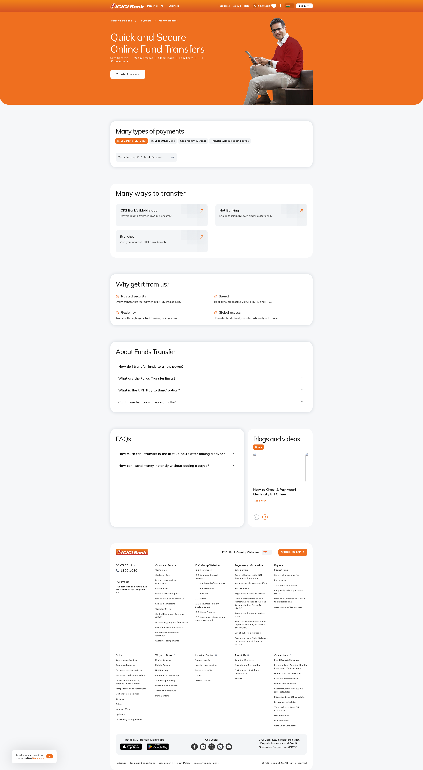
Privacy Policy (182, 762)
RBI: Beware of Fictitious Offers (251, 583)
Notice (198, 675)
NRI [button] (163, 5)
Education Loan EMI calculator (289, 697)
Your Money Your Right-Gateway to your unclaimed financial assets (251, 641)
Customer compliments (167, 640)
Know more (118, 61)
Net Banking (161, 670)
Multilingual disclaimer (127, 694)
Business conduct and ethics (130, 675)
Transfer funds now (128, 74)
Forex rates (280, 580)
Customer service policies (129, 670)
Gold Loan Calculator (285, 725)
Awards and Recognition (247, 665)
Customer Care (163, 575)
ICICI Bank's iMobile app (167, 675)
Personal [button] (152, 5)
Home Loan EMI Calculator (287, 673)
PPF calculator (281, 720)
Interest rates (281, 570)
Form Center (161, 588)
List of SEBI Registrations (248, 633)
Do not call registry (125, 665)
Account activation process (288, 607)
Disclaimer (164, 762)
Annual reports (202, 660)
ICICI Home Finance (205, 612)
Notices (239, 678)
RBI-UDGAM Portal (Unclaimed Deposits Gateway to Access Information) (250, 624)
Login (302, 5)
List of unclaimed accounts (169, 627)
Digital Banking (163, 660)
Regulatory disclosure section (250, 593)
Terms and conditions (285, 585)
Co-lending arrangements (129, 719)
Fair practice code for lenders (131, 688)
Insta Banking (162, 695)
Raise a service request (167, 593)
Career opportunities (126, 660)
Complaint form (163, 609)
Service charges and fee (286, 575)
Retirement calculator (285, 702)
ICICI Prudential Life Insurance (210, 583)
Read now (260, 500)
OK (49, 756)
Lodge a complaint (165, 603)
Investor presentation (206, 665)
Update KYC (122, 714)
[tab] (131, 141)
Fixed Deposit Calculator (287, 660)
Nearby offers (123, 709)
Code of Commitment (206, 762)
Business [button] (174, 5)
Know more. (38, 758)
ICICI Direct (200, 598)
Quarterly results (203, 670)
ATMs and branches (165, 690)
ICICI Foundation (203, 570)
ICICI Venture (201, 593)
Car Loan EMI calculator (286, 678)
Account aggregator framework (171, 622)
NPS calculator (281, 715)
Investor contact (203, 680)
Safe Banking (241, 570)
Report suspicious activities (169, 598)
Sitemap (120, 699)
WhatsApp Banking (165, 680)
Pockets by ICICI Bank (166, 685)
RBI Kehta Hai (242, 588)
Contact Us (161, 570)
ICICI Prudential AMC (205, 588)
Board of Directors (244, 660)
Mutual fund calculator (285, 683)
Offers (119, 704)
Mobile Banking (163, 665)
